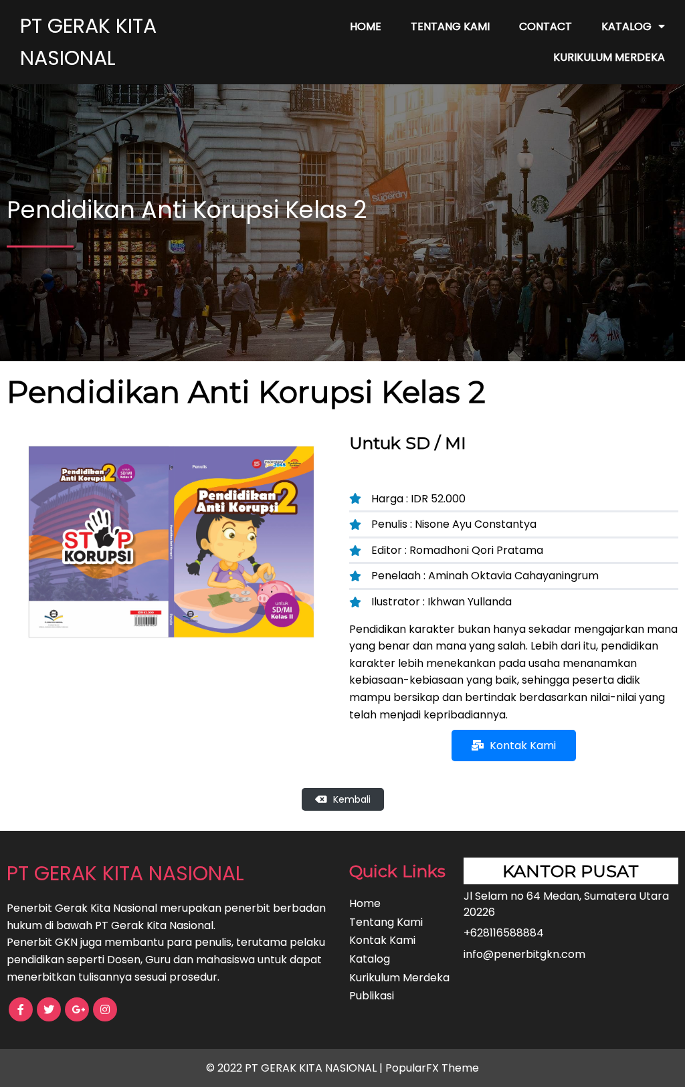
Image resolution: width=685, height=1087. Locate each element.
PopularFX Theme (432, 1068)
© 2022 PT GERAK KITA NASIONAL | (295, 1068)
